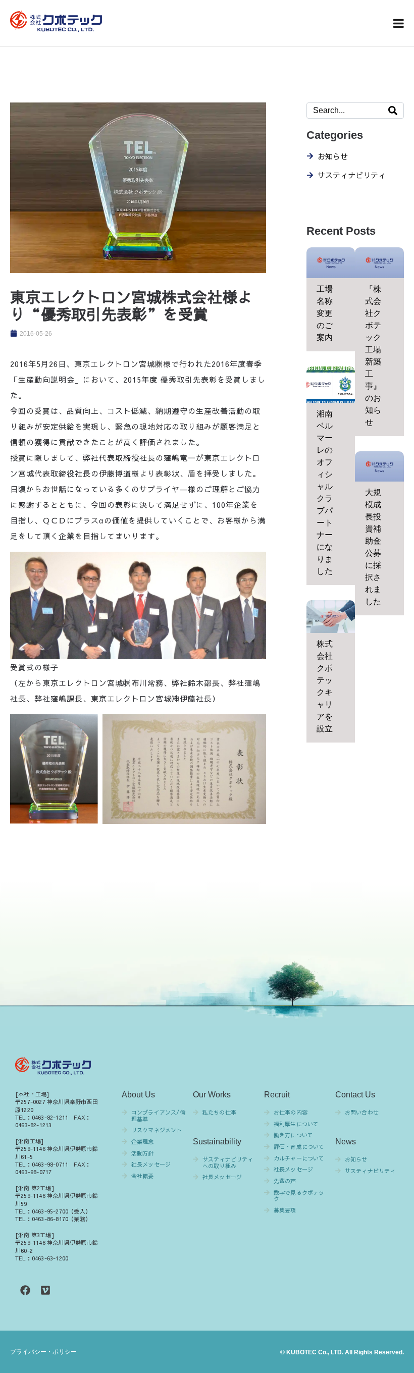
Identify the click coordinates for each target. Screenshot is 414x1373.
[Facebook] (25, 1290)
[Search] (392, 110)
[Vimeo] (45, 1290)
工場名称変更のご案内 (325, 313)
